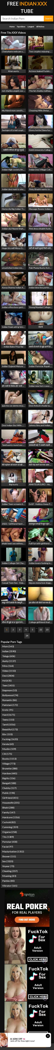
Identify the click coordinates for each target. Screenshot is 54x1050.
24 (27, 635)
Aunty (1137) (9, 661)
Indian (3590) (9, 651)
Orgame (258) (9, 831)
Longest (31, 26)
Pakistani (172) (10, 705)
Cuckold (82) (9, 822)
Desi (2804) (8, 675)
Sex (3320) (7, 861)
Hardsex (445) (9, 773)
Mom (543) (8, 646)
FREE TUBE (27, 7)
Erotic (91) (7, 709)
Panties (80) (8, 880)
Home (12, 26)
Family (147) (8, 812)
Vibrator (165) (9, 885)
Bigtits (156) (8, 778)
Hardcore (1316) (11, 817)
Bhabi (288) (8, 807)
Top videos (21, 26)
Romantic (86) (9, 700)
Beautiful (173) (10, 729)
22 (41, 629)
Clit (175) (7, 753)
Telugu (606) (8, 656)
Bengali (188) (9, 783)
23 (47, 629)
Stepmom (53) (9, 690)
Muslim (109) (9, 748)
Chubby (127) (9, 788)
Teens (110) (8, 719)
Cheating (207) (10, 871)
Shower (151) (9, 856)
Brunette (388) (9, 768)
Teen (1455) (8, 685)
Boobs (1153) (9, 758)
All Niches (40, 26)
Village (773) (8, 763)
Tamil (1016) (8, 724)
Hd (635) (7, 680)
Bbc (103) (7, 734)
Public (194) (8, 792)
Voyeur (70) (8, 866)
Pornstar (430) (9, 841)
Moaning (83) (9, 875)
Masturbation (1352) (13, 851)
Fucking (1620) (10, 739)
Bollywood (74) (10, 695)
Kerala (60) (8, 744)
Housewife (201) (11, 802)
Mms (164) (8, 665)
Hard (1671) (8, 714)
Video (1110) (9, 670)
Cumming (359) (10, 827)
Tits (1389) (8, 836)
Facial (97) (7, 846)
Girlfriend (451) (10, 797)
